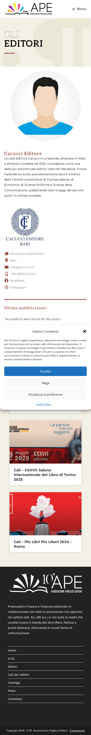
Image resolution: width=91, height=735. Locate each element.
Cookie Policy (43, 404)
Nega (45, 383)
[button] (85, 331)
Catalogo (14, 683)
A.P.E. (11, 659)
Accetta (45, 371)
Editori (12, 667)
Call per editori (18, 675)
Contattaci (15, 699)
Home (12, 650)
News (12, 691)
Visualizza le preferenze (46, 394)
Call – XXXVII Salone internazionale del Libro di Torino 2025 (45, 474)
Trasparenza (77, 730)
